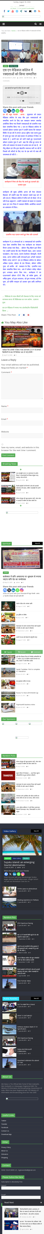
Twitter (3, 1121)
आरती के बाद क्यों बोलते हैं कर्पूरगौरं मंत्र (26, 637)
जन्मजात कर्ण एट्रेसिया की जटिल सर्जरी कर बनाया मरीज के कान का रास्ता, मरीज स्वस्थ (27, 797)
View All (37, 543)
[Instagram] (21, 111)
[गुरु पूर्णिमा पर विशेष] (8, 614)
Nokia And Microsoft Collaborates (24, 1050)
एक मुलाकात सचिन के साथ (23, 681)
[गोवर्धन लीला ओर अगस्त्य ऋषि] (8, 603)
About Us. (4, 1151)
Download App (6, 1134)
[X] (9, 111)
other (5, 66)
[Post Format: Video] (9, 980)
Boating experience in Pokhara (28, 900)
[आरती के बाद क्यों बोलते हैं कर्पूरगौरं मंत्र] (8, 636)
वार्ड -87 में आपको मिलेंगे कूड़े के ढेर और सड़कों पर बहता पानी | (28, 936)
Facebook (4, 1127)
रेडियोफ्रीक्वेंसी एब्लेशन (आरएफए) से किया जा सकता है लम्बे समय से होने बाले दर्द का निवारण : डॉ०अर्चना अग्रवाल (30, 1211)
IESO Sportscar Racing (25, 923)
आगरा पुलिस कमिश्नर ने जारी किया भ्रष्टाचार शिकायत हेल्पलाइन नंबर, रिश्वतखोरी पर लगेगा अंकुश (28, 809)
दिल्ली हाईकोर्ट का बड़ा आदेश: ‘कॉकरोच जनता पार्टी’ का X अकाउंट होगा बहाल (28, 499)
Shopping (4, 1158)
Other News (13, 66)
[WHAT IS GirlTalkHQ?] (9, 1015)
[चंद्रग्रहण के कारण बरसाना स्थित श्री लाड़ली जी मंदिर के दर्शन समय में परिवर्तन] (8, 625)
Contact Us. (5, 1131)
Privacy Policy (6, 1147)
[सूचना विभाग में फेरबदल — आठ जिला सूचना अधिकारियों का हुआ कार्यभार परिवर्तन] (8, 772)
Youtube (4, 1124)
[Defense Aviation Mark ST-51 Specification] (9, 1026)
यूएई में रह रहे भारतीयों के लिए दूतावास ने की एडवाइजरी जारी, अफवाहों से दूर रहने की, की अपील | (28, 948)
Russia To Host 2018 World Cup (27, 693)
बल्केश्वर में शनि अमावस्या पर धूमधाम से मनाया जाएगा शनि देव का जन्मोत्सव (22, 578)
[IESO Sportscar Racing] (9, 922)
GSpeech (37, 102)
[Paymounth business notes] (8, 703)
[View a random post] (40, 24)
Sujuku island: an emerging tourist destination (19, 863)
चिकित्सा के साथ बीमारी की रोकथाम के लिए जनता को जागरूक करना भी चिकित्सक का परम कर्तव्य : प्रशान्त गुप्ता (21, 299)
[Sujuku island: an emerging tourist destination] (21, 836)
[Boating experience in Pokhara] (9, 899)
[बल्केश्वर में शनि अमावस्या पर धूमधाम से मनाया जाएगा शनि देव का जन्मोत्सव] (22, 548)
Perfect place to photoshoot (27, 889)
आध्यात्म (6, 573)
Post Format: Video (24, 981)
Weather (26, 858)
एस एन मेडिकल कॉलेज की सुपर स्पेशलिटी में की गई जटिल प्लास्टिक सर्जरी (28, 959)
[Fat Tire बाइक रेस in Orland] (9, 1003)
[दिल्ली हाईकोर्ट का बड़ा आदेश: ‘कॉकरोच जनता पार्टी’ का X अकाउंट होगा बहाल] (8, 498)
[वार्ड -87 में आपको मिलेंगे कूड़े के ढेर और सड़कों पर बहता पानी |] (9, 934)
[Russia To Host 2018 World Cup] (8, 691)
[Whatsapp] (17, 111)
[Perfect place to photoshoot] (9, 888)
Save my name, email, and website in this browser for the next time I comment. (20, 449)
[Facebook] (5, 111)
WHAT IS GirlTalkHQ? (24, 1016)
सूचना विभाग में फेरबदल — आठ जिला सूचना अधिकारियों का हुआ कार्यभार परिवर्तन (28, 774)
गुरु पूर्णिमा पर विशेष (21, 615)
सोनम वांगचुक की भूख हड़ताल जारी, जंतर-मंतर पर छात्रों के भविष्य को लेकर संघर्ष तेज (28, 487)
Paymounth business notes (25, 704)
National (7, 858)
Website (5, 431)
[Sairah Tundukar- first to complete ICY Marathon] (8, 668)
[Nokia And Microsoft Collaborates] (9, 1048)
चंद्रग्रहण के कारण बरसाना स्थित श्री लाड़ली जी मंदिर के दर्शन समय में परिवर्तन (28, 627)
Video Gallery (17, 858)
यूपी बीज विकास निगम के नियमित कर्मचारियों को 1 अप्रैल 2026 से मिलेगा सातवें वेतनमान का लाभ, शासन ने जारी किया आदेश (28, 658)
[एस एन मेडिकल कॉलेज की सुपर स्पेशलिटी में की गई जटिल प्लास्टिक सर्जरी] (9, 957)
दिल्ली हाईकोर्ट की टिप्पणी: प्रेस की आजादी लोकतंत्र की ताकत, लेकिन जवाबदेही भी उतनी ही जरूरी (28, 475)
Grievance (4, 1154)
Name (4, 406)
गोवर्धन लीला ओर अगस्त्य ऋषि (24, 603)
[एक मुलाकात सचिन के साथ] (8, 680)
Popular (9, 652)
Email (4, 419)
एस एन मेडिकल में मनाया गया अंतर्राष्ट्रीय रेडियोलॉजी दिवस (20, 309)
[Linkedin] (13, 111)
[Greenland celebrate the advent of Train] (9, 1059)
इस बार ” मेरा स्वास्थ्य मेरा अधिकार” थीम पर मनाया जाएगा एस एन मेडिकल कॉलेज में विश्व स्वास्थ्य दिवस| (31, 1223)
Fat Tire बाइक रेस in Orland (26, 1004)
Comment (6, 372)
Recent (23, 652)
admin (21, 78)
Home (13, 31)
